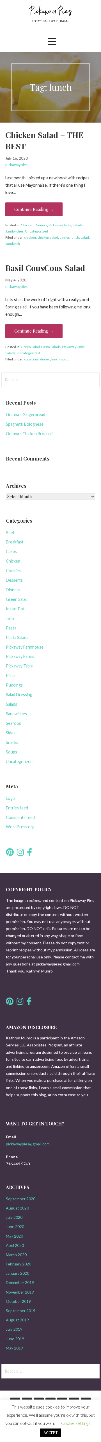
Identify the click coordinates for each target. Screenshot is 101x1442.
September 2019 (20, 1310)
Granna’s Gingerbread (25, 414)
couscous (31, 359)
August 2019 (17, 1319)
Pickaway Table (60, 225)
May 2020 (14, 1236)
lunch (75, 237)
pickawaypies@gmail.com (28, 1143)
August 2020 (17, 1208)
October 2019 (18, 1301)
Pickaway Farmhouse (24, 647)
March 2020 (16, 1254)
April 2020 (15, 1245)
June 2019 (15, 1338)
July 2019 (14, 1329)
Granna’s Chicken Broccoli (29, 433)
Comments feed (20, 817)
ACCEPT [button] (50, 1432)
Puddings (14, 685)
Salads (78, 225)
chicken (30, 237)
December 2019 (20, 1282)
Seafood (13, 723)
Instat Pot (15, 608)
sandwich (12, 244)
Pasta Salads (51, 347)
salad (85, 237)
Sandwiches (14, 231)
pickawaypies (16, 165)
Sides (10, 732)
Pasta (11, 628)
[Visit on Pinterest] (10, 853)
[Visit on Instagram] (20, 853)
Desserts (14, 580)
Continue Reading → (34, 209)
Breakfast (15, 542)
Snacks (12, 742)
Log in (11, 798)
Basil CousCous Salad (45, 267)
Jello (10, 618)
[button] (52, 41)
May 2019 (14, 1348)
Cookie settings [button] (75, 1423)
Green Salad (30, 347)
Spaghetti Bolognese (24, 424)
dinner (64, 237)
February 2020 (18, 1264)
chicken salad (47, 237)
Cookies (13, 570)
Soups (11, 752)
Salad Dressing (19, 694)
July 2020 (14, 1217)
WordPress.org (20, 826)
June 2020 (15, 1226)
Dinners (41, 225)
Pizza (10, 675)
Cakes (11, 551)
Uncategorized (36, 231)
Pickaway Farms (20, 656)
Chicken (27, 225)
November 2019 (20, 1292)
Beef (10, 532)
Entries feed (17, 807)
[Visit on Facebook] (29, 853)
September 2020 (20, 1198)
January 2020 (17, 1273)
